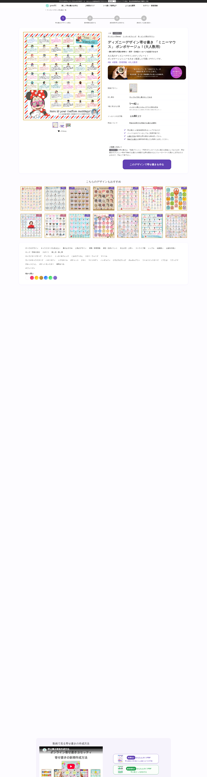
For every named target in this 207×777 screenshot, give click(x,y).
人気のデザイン (80, 248)
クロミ (83, 260)
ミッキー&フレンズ (62, 256)
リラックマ (174, 260)
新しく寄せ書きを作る (70, 5)
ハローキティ (50, 260)
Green (51, 278)
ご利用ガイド (90, 5)
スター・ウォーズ (91, 256)
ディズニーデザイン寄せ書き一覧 (56, 10)
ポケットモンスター (46, 264)
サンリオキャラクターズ (34, 260)
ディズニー (48, 256)
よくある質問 (130, 5)
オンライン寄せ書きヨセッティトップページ (51, 5)
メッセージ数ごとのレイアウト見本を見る (143, 107)
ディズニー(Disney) (114, 36)
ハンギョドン (105, 260)
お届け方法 (131, 136)
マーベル (104, 256)
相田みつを (60, 264)
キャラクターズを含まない (50, 248)
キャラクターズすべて (33, 256)
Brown (41, 278)
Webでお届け (132, 139)
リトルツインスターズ (150, 260)
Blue (46, 278)
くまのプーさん (77, 256)
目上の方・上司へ (126, 248)
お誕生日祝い (171, 248)
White (27, 278)
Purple (55, 278)
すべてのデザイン (31, 248)
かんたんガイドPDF (138, 759)
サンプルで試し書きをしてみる (140, 97)
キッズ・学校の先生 (32, 252)
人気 (109, 33)
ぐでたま (164, 260)
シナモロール (63, 260)
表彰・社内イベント (110, 248)
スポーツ (45, 252)
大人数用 (133, 62)
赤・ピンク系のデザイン (146, 36)
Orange (37, 278)
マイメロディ (93, 260)
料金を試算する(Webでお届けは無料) (142, 123)
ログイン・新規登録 (150, 5)
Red (32, 278)
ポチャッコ (74, 260)
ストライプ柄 (140, 248)
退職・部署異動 (120, 62)
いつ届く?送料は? (110, 5)
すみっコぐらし (31, 264)
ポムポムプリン (134, 260)
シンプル (151, 248)
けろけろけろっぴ (119, 260)
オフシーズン (30, 268)
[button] (55, 125)
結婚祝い (160, 248)
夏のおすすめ (68, 248)
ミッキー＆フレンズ (129, 36)
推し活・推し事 (57, 252)
